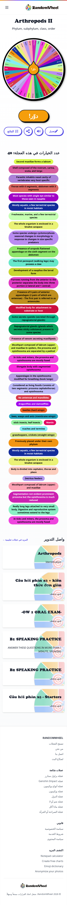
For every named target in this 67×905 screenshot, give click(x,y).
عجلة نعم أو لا (56, 801)
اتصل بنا (59, 754)
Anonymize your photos (49, 871)
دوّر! (33, 116)
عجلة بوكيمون (56, 791)
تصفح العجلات (56, 743)
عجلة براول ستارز (54, 776)
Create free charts (52, 861)
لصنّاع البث (57, 759)
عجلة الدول (57, 796)
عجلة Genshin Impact (51, 781)
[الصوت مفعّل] (38, 131)
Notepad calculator (52, 856)
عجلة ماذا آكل (56, 806)
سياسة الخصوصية (54, 828)
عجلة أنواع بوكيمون (53, 786)
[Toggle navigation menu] (7, 7)
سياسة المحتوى (55, 839)
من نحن (59, 748)
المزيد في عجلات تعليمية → (15, 539)
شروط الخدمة (56, 834)
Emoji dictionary (53, 866)
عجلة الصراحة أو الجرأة (51, 812)
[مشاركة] (28, 131)
